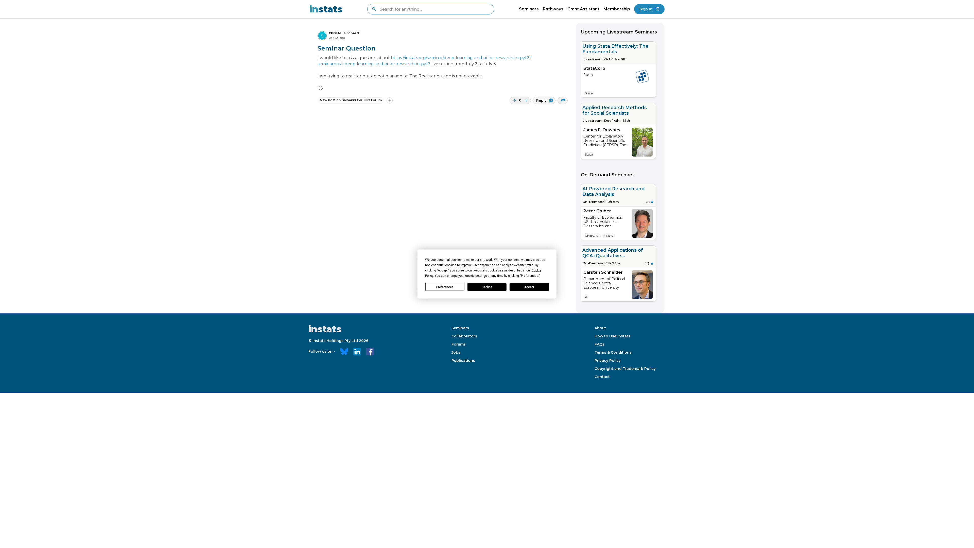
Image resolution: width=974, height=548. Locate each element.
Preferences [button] (529, 276)
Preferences (445, 287)
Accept (529, 287)
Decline (487, 287)
